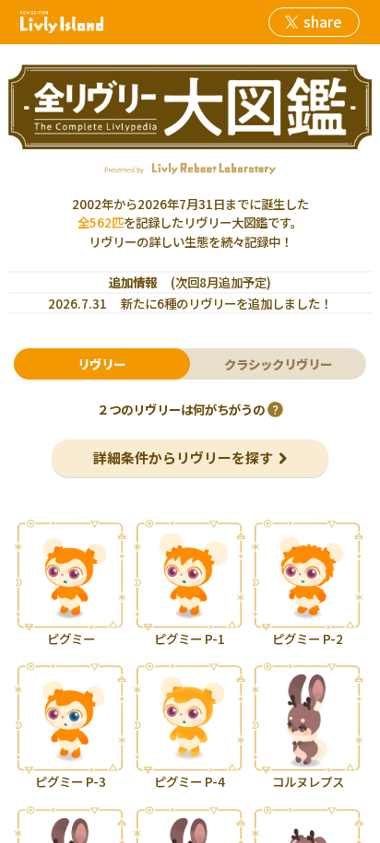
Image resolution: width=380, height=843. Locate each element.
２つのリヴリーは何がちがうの (181, 409)
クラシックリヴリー (278, 364)
